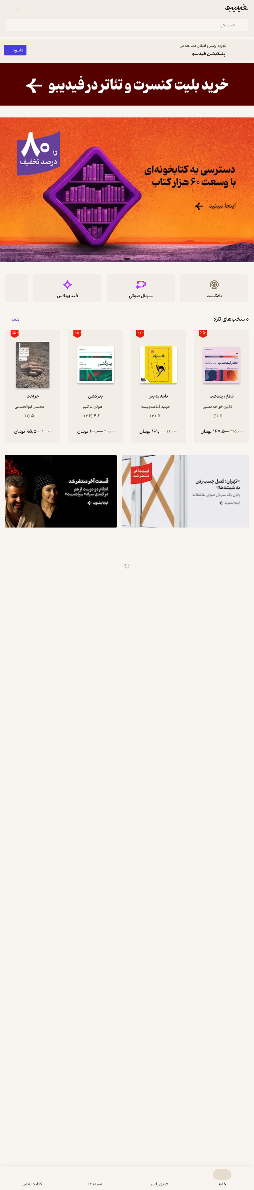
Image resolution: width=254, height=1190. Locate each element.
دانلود (18, 50)
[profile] (9, 9)
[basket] (25, 9)
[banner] (127, 84)
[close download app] (247, 50)
